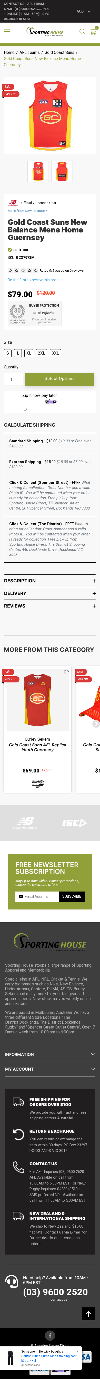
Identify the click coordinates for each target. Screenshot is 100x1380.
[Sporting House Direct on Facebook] (50, 1335)
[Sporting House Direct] (45, 31)
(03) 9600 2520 (55, 1292)
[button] (66, 672)
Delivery (15, 593)
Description (20, 580)
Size (8, 342)
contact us (59, 1299)
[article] (37, 729)
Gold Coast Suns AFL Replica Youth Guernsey (37, 747)
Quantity (11, 367)
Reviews (14, 606)
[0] (92, 32)
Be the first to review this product (36, 280)
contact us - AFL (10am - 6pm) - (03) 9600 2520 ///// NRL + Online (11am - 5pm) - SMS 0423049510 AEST (26, 11)
